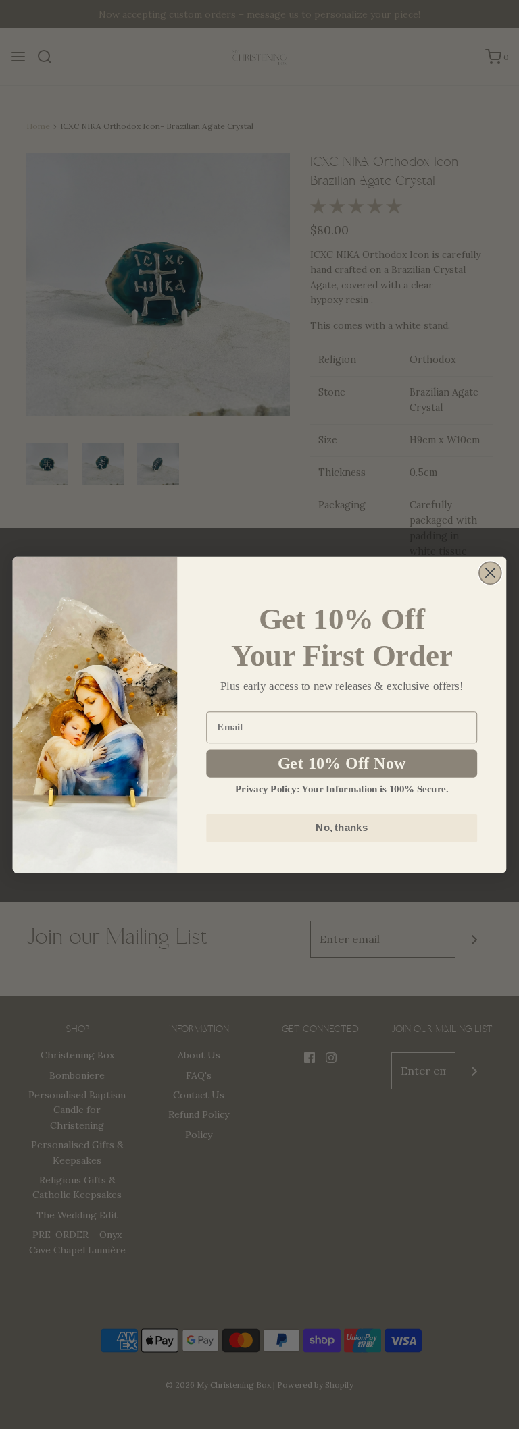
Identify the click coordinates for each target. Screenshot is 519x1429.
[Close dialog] (490, 573)
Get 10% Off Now (342, 763)
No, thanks (342, 827)
